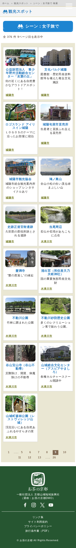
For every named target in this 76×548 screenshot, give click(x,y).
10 (64, 452)
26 (54, 457)
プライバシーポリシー (38, 526)
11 (19, 457)
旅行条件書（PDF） (38, 530)
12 (29, 457)
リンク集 (38, 517)
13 (39, 457)
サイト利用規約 (38, 521)
